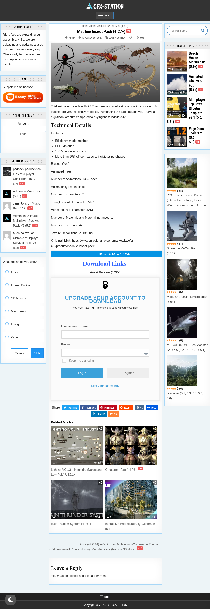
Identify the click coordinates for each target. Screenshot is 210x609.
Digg (153, 407)
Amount (23, 123)
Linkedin (101, 413)
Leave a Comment (118, 37)
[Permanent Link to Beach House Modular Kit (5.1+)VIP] (177, 61)
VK (141, 407)
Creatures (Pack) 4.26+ (123, 469)
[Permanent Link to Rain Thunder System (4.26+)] (77, 499)
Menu (107, 15)
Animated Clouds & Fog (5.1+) (196, 83)
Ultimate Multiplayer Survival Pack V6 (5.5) (26, 220)
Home (85, 26)
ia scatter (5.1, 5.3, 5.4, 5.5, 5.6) (185, 396)
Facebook (91, 407)
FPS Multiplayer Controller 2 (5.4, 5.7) (24, 178)
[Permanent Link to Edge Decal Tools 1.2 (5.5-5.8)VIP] (177, 137)
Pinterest (110, 407)
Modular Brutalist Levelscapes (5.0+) (187, 299)
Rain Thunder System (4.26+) (71, 524)
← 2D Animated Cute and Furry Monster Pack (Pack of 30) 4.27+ (95, 549)
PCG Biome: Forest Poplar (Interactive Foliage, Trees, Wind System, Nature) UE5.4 (186, 200)
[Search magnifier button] (203, 30)
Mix (116, 413)
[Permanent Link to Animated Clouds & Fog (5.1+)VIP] (177, 84)
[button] (26, 272)
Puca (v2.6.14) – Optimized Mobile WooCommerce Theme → (120, 544)
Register (128, 373)
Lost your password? (105, 385)
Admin (72, 37)
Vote (37, 353)
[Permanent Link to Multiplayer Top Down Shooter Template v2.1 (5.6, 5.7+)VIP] (177, 107)
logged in (75, 575)
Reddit (128, 407)
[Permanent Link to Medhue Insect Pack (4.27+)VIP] (105, 72)
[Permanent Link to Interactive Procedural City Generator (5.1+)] (131, 499)
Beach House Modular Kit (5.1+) (197, 60)
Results (20, 353)
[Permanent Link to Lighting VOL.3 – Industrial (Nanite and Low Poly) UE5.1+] (77, 445)
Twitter (72, 407)
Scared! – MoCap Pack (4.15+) (182, 251)
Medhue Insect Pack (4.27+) (103, 31)
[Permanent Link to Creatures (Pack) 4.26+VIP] (131, 445)
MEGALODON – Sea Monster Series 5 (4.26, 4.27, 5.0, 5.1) (187, 347)
